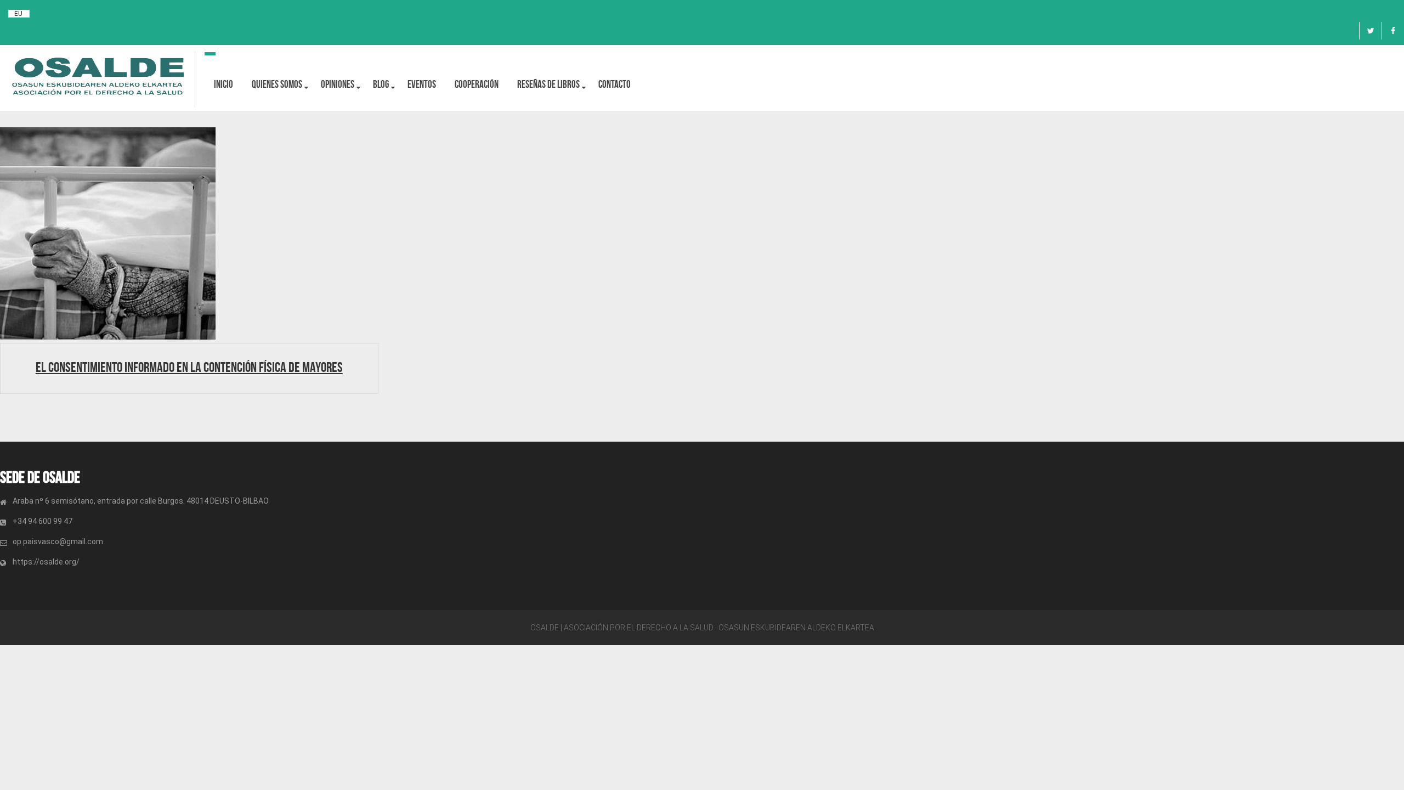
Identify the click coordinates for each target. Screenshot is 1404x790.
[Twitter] (1371, 31)
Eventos (421, 84)
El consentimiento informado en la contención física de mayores (189, 367)
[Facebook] (1393, 31)
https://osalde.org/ (46, 561)
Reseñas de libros (548, 84)
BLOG (381, 84)
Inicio (223, 84)
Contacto (614, 84)
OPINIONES (337, 84)
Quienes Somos (277, 84)
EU (18, 14)
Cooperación (477, 84)
